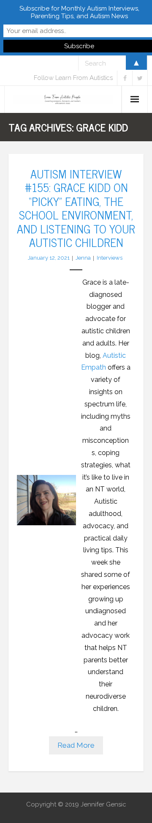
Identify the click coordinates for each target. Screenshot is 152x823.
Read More (76, 745)
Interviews (109, 258)
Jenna (83, 258)
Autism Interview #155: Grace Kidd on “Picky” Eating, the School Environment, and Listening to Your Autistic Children (76, 207)
